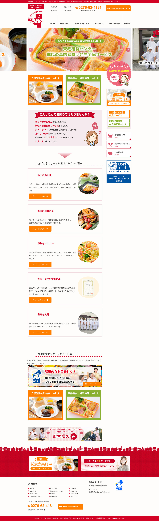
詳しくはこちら (39, 196)
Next (128, 50)
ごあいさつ (67, 7)
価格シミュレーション (56, 491)
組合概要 (54, 7)
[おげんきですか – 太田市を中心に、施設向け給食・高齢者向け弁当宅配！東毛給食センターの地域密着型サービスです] (36, 16)
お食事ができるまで (82, 23)
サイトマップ (74, 496)
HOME (32, 488)
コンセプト (51, 23)
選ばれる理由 (64, 23)
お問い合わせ (74, 493)
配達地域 (54, 10)
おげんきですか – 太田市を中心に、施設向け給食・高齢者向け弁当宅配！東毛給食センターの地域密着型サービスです (77, 518)
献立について (99, 23)
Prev (31, 50)
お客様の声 (67, 10)
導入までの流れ (114, 23)
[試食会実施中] (119, 97)
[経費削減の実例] (119, 73)
